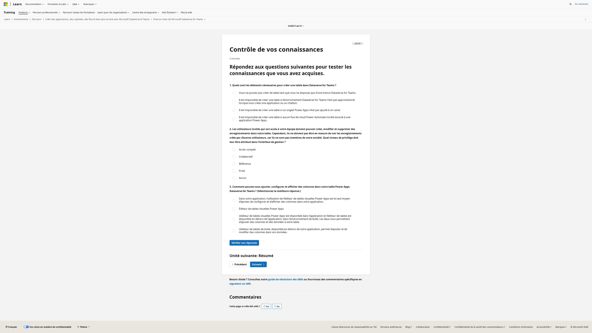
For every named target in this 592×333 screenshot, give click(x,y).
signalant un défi (240, 283)
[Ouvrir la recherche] (570, 4)
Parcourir (36, 19)
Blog (407, 326)
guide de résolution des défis (285, 279)
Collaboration (423, 326)
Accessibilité (543, 326)
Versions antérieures (391, 326)
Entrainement (21, 19)
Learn (7, 19)
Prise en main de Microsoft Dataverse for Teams (178, 19)
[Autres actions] (585, 19)
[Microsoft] (6, 4)
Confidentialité (441, 326)
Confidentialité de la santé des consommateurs (479, 326)
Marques (560, 326)
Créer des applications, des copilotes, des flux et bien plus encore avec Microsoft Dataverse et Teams (97, 19)
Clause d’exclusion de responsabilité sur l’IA (354, 326)
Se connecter (581, 3)
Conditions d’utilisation (521, 326)
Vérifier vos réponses (244, 243)
